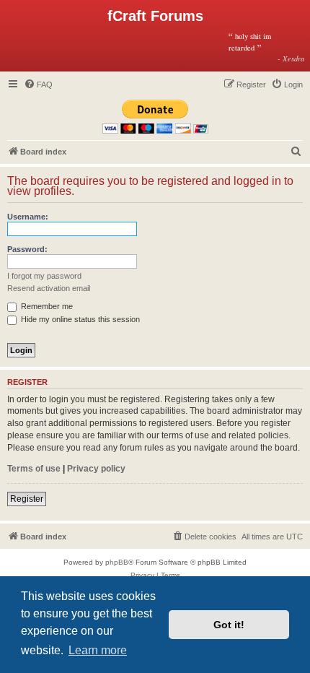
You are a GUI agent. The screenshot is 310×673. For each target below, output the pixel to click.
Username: (27, 216)
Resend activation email (48, 288)
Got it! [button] (228, 624)
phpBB (116, 562)
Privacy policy (96, 469)
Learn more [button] (97, 650)
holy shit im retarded (266, 47)
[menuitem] (38, 84)
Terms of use (34, 469)
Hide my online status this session (79, 319)
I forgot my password (44, 276)
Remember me (46, 306)
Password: (27, 249)
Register (26, 499)
